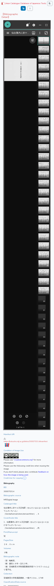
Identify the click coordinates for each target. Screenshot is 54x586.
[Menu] (30, 8)
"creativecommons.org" (23, 459)
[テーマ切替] (49, 3)
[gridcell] (23, 3)
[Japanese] (23, 8)
